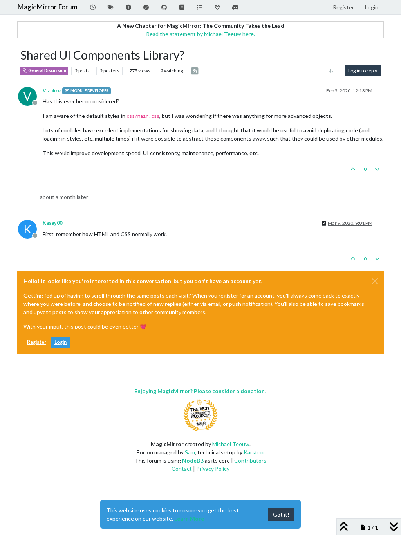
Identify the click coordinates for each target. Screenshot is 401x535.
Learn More (189, 518)
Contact (182, 468)
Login (60, 342)
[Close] (375, 281)
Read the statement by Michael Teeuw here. (200, 34)
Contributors (250, 460)
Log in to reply (362, 71)
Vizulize (52, 91)
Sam (190, 452)
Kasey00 (52, 223)
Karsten (254, 452)
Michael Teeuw (230, 444)
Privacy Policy (212, 468)
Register (36, 342)
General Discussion (46, 70)
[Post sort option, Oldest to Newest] (331, 70)
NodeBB (193, 460)
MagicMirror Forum (47, 7)
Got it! (281, 514)
